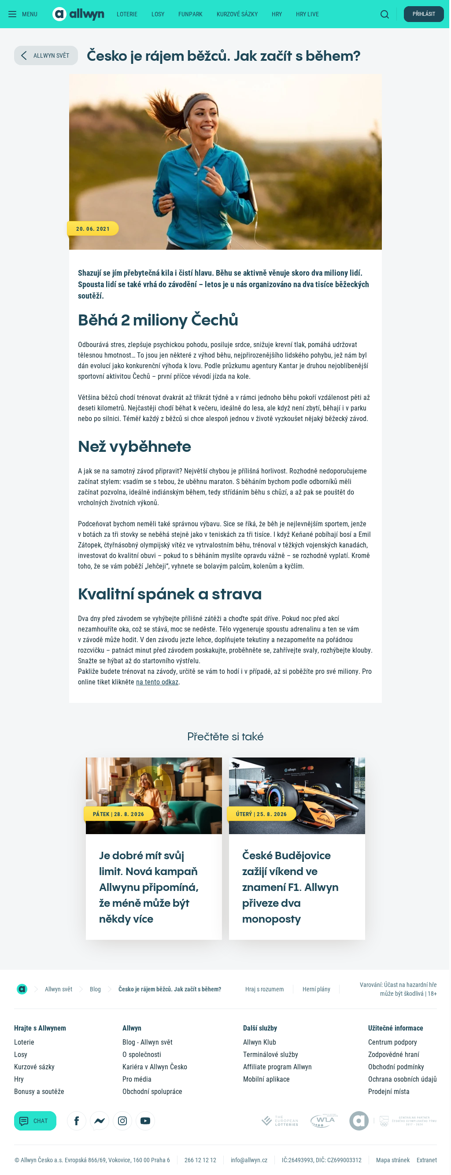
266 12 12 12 (200, 1160)
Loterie (127, 14)
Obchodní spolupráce (152, 1091)
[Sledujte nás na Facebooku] (76, 1121)
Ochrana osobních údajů (402, 1079)
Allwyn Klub (259, 1042)
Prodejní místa (389, 1091)
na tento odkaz (157, 682)
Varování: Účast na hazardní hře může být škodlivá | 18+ (398, 989)
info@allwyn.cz (249, 1160)
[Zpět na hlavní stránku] (79, 14)
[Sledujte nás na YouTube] (145, 1121)
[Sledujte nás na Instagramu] (122, 1121)
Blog (95, 989)
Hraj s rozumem (264, 989)
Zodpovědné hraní (393, 1054)
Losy (158, 14)
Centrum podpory (392, 1042)
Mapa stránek (393, 1160)
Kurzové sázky (237, 14)
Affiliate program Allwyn (277, 1067)
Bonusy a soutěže (39, 1091)
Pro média (137, 1079)
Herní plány (316, 989)
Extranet (427, 1160)
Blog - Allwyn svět (147, 1042)
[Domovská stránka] (22, 989)
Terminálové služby (270, 1054)
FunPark (190, 14)
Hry (277, 14)
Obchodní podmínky (396, 1067)
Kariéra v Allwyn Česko (154, 1067)
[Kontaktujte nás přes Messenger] (99, 1121)
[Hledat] (387, 14)
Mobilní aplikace (266, 1079)
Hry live (307, 14)
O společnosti (141, 1054)
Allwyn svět (58, 989)
